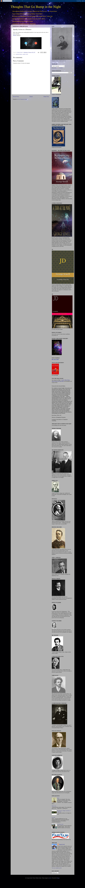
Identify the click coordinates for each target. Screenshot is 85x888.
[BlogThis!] (42, 52)
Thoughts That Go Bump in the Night (36, 7)
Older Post (46, 96)
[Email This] (40, 52)
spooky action (25, 54)
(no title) (53, 817)
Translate (61, 67)
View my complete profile (57, 867)
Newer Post (16, 96)
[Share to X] (43, 52)
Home (31, 96)
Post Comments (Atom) (22, 99)
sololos (50, 878)
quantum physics (19, 54)
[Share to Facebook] (44, 52)
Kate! (58, 798)
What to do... (54, 805)
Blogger (58, 878)
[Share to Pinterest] (45, 52)
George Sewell (62, 844)
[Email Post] (38, 52)
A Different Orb (60, 824)
